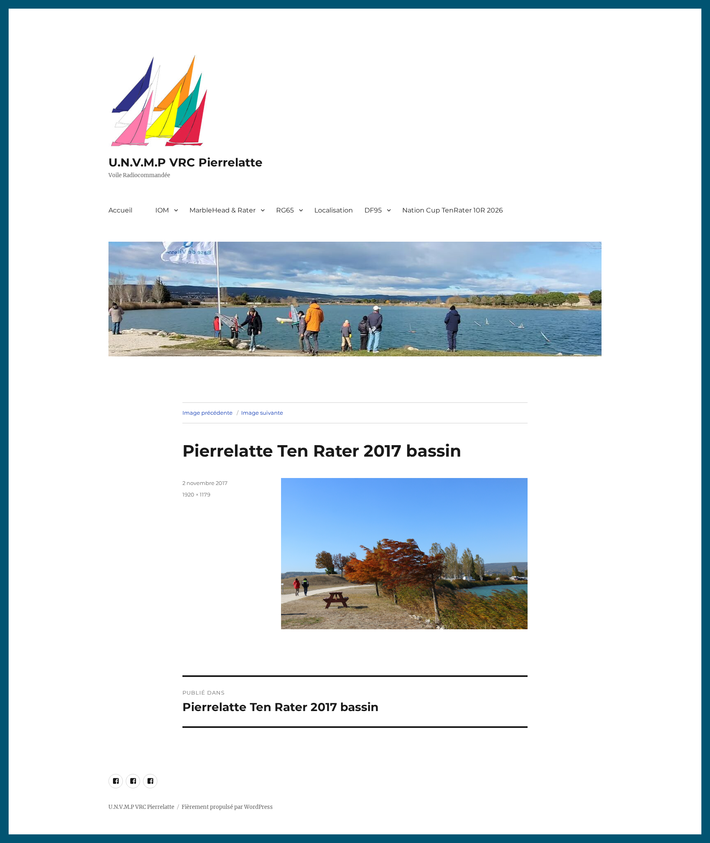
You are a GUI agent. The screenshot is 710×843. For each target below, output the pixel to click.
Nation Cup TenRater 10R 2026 (452, 210)
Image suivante (262, 412)
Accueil (120, 210)
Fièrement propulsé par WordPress (227, 807)
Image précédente (207, 412)
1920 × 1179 (196, 494)
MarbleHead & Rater (222, 210)
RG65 (285, 210)
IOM (162, 210)
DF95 (373, 210)
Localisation (333, 210)
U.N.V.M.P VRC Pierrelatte (185, 162)
